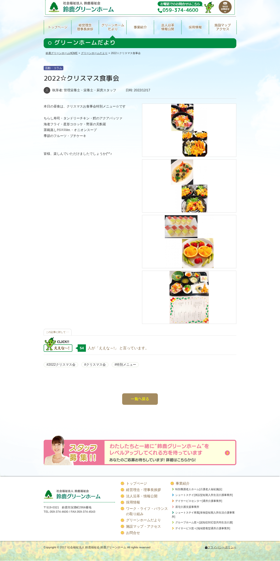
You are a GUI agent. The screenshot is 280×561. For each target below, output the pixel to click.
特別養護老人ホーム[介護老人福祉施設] (198, 489)
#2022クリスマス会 (61, 364)
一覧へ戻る (140, 399)
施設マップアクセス (222, 27)
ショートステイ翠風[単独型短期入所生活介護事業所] (203, 514)
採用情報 (195, 27)
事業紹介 (140, 27)
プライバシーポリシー (222, 547)
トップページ (57, 27)
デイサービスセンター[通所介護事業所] (198, 500)
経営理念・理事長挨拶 (143, 490)
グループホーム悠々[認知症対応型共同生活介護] (204, 522)
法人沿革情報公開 (167, 27)
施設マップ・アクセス (143, 526)
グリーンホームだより (112, 27)
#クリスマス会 (95, 364)
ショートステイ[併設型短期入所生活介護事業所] (204, 495)
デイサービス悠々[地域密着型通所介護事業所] (202, 528)
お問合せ (133, 533)
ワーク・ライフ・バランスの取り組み (147, 511)
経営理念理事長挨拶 (85, 27)
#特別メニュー (125, 364)
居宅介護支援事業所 (187, 506)
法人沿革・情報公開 (141, 496)
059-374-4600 (59, 511)
